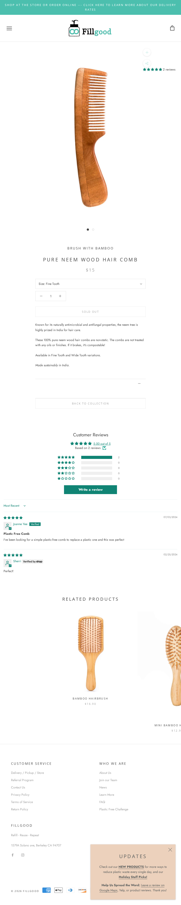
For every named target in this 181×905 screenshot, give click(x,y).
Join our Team (108, 780)
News (103, 787)
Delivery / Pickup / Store (27, 773)
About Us (105, 773)
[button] (153, 69)
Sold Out (90, 312)
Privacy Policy (20, 794)
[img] (13, 518)
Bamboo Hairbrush (90, 698)
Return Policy (19, 809)
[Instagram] (22, 854)
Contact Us (18, 787)
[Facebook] (12, 854)
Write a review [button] (91, 489)
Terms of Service (22, 802)
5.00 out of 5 (102, 443)
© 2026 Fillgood (25, 891)
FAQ (102, 802)
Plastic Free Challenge (113, 809)
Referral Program (22, 780)
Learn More (106, 794)
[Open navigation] (9, 28)
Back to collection (90, 403)
